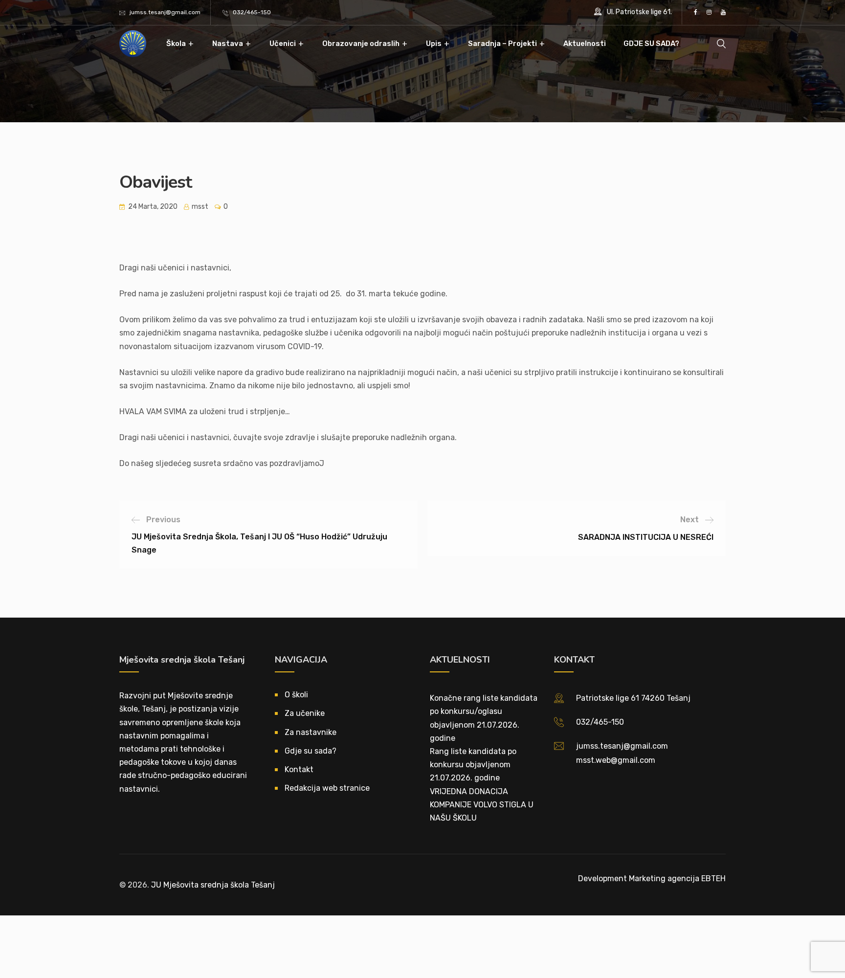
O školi (296, 694)
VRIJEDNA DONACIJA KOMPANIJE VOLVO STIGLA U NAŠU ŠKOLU (482, 804)
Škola (176, 43)
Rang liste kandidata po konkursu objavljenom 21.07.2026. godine (473, 764)
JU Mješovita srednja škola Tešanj (213, 884)
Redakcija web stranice (327, 788)
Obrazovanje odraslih (361, 43)
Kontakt (299, 769)
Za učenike (305, 713)
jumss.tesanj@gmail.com (165, 12)
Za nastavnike (310, 732)
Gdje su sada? (310, 751)
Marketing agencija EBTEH (677, 878)
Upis (434, 43)
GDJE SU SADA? (651, 43)
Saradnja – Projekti (502, 43)
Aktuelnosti (584, 43)
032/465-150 (252, 12)
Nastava (227, 43)
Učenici (282, 43)
